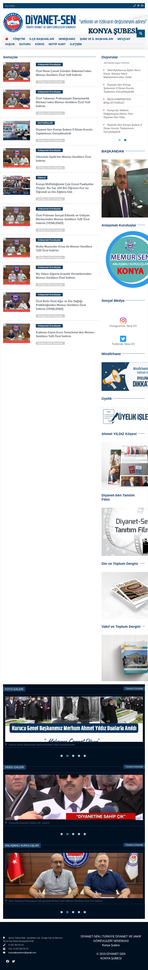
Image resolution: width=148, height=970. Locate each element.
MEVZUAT (124, 38)
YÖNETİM (19, 38)
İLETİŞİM (76, 44)
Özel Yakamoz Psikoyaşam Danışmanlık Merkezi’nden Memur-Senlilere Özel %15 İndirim (55, 901)
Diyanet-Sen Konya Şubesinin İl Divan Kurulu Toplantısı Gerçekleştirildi (118, 88)
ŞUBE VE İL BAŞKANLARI (96, 38)
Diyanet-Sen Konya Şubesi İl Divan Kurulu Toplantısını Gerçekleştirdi (122, 128)
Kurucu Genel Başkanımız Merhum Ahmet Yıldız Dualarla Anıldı (42, 744)
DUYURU (25, 44)
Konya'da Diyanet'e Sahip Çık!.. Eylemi (29, 823)
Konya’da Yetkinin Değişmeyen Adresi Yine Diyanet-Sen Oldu (118, 114)
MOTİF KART (57, 44)
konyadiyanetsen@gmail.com (22, 952)
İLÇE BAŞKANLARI (41, 38)
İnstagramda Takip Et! (123, 326)
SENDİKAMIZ (67, 38)
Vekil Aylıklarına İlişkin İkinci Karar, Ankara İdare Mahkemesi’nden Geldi (121, 74)
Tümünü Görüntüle (134, 688)
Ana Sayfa (10, 6)
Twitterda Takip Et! (123, 344)
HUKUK (10, 44)
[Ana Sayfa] (72, 21)
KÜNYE (39, 44)
